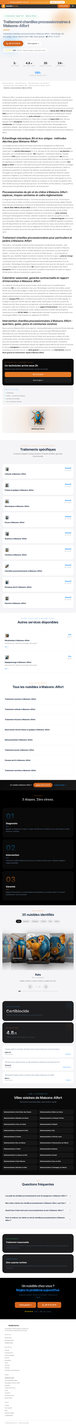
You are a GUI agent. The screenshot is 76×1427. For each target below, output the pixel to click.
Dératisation (8, 1338)
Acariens (7, 1365)
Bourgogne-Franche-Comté (12, 1383)
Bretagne (7, 1385)
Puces (6, 1363)
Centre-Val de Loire (10, 1388)
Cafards (7, 1350)
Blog (6, 1410)
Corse (6, 1390)
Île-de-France (8, 1398)
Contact (7, 1405)
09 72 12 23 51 (14, 43)
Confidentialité (9, 1415)
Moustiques (8, 1360)
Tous (18, 921)
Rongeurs (26, 921)
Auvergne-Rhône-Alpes (11, 1380)
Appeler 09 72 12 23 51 (57, 2)
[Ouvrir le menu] (72, 5)
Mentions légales (9, 1413)
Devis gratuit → (33, 43)
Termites (7, 1368)
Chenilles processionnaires (12, 1370)
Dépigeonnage (9, 1343)
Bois (50, 921)
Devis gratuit (63, 6)
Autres (57, 921)
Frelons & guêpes (9, 1355)
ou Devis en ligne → (60, 785)
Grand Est (7, 1393)
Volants (43, 921)
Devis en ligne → (38, 380)
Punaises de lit (9, 1353)
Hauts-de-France (9, 1395)
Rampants (35, 921)
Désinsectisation (9, 1340)
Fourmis (7, 1358)
